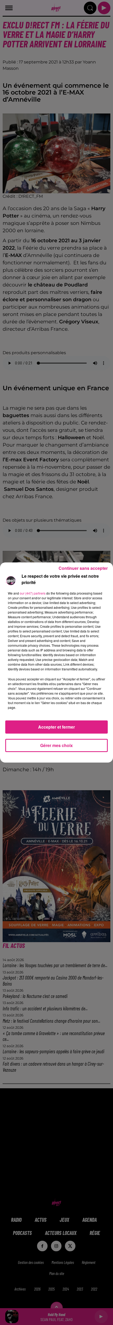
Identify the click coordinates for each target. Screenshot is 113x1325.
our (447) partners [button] (32, 593)
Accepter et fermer (56, 727)
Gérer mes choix (56, 745)
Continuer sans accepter (83, 568)
